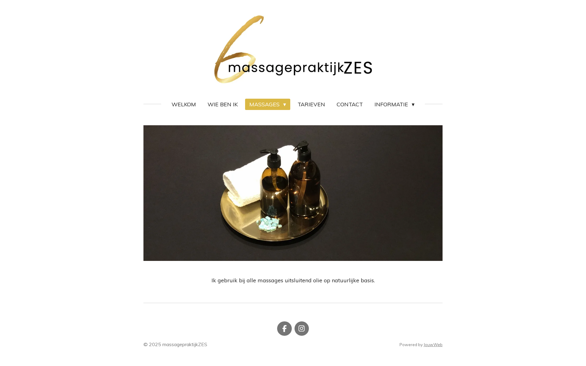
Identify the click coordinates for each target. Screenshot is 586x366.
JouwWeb (433, 344)
